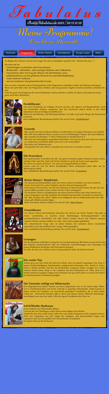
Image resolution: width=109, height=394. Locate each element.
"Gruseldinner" (83, 229)
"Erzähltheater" (82, 119)
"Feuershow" (81, 171)
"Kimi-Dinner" (76, 202)
